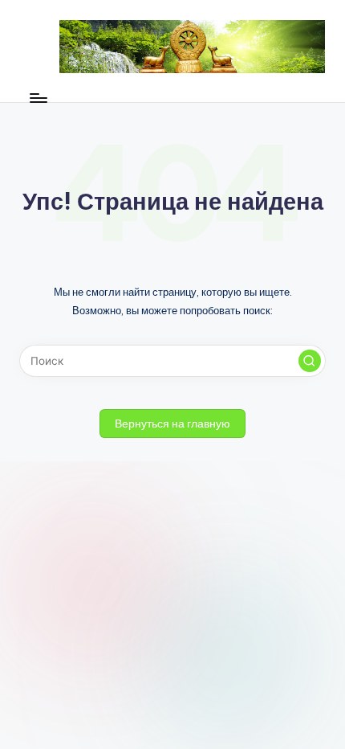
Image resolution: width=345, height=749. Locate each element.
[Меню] (38, 97)
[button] (309, 361)
